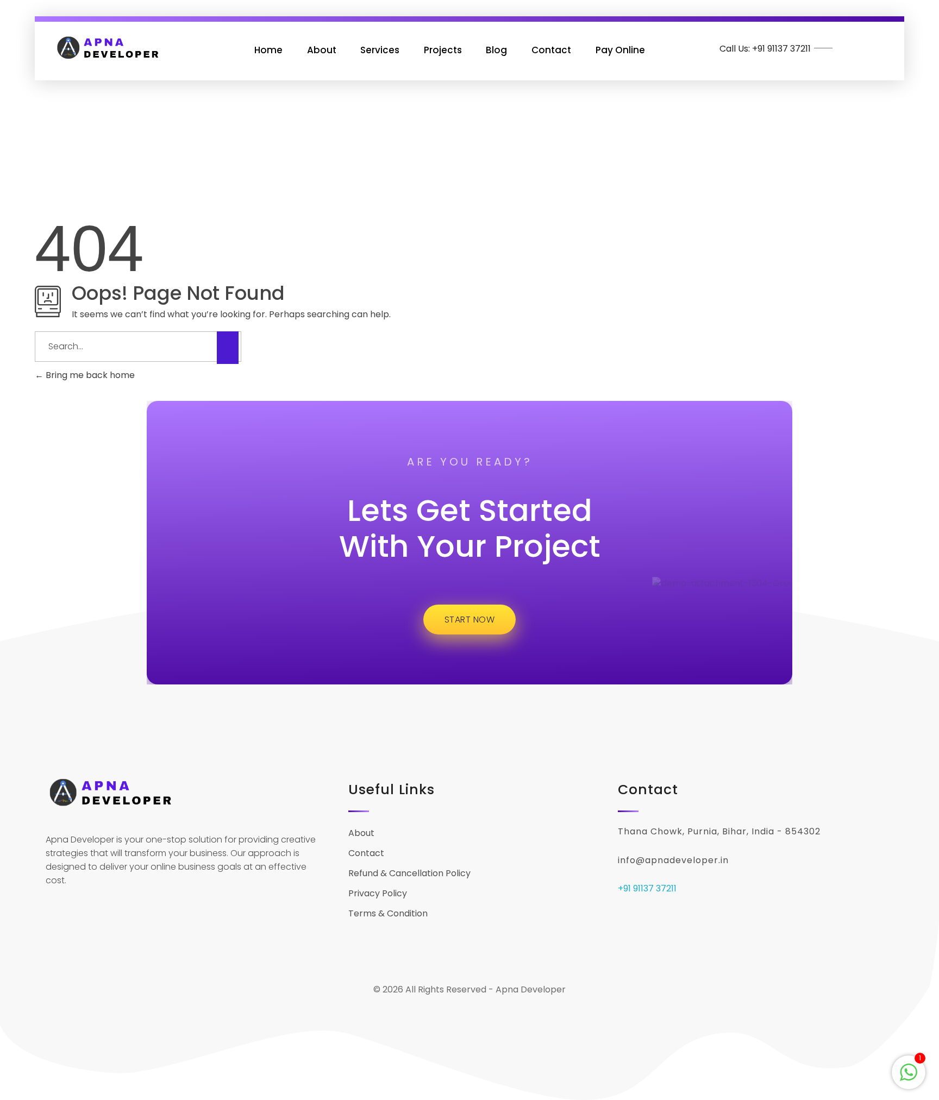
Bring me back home (89, 375)
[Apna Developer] (108, 48)
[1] (908, 1071)
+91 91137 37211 (647, 888)
